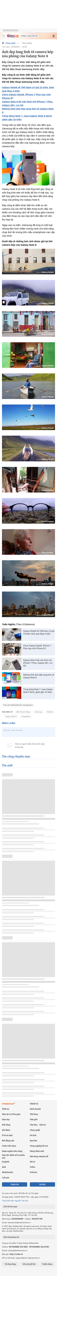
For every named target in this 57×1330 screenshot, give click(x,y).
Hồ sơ (32, 1162)
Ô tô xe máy (7, 1135)
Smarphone (25, 716)
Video (32, 1167)
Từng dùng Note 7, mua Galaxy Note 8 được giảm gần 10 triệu (38, 690)
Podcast (33, 1172)
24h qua (5, 1177)
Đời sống (6, 1125)
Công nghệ (10, 43)
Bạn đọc (33, 1140)
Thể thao (34, 1114)
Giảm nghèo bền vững (12, 1151)
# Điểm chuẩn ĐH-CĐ (29, 36)
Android (50, 712)
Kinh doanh (35, 1109)
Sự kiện (42, 1184)
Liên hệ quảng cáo (11, 1237)
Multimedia (7, 1172)
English (5, 1162)
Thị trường (27, 43)
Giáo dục (6, 1119)
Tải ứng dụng (10, 1264)
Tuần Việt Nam (9, 1146)
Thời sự (5, 1109)
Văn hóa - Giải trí (38, 1125)
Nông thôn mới (37, 1151)
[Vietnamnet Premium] (8, 1105)
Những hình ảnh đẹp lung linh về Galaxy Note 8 (38, 676)
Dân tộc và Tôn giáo (11, 1114)
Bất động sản (8, 1140)
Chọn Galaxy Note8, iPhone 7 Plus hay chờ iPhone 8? (37, 647)
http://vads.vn (16, 1254)
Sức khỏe (6, 1130)
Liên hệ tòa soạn (10, 1206)
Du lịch (33, 1135)
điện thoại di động (23, 712)
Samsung (38, 712)
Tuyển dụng (47, 1264)
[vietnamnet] (12, 37)
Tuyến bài (14, 1184)
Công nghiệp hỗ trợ (39, 1146)
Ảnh (4, 1167)
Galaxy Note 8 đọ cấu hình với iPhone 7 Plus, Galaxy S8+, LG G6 (37, 663)
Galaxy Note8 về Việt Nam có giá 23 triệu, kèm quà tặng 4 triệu (38, 632)
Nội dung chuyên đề (39, 1156)
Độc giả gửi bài (29, 1264)
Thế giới (34, 1119)
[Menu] (3, 35)
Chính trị (34, 1103)
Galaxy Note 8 (10, 716)
